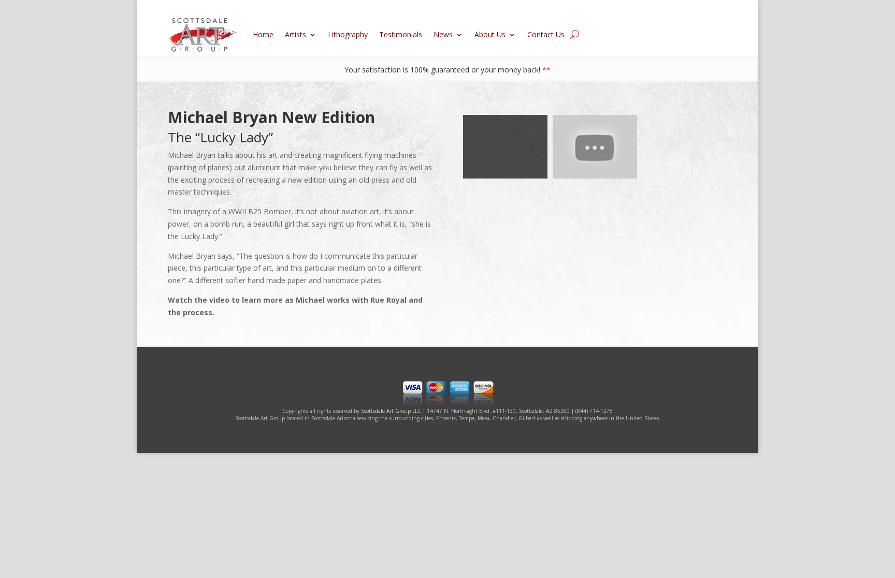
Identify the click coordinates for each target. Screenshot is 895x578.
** (546, 70)
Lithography (348, 34)
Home (263, 34)
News (443, 34)
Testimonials (400, 34)
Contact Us (546, 34)
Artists (295, 34)
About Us (490, 34)
